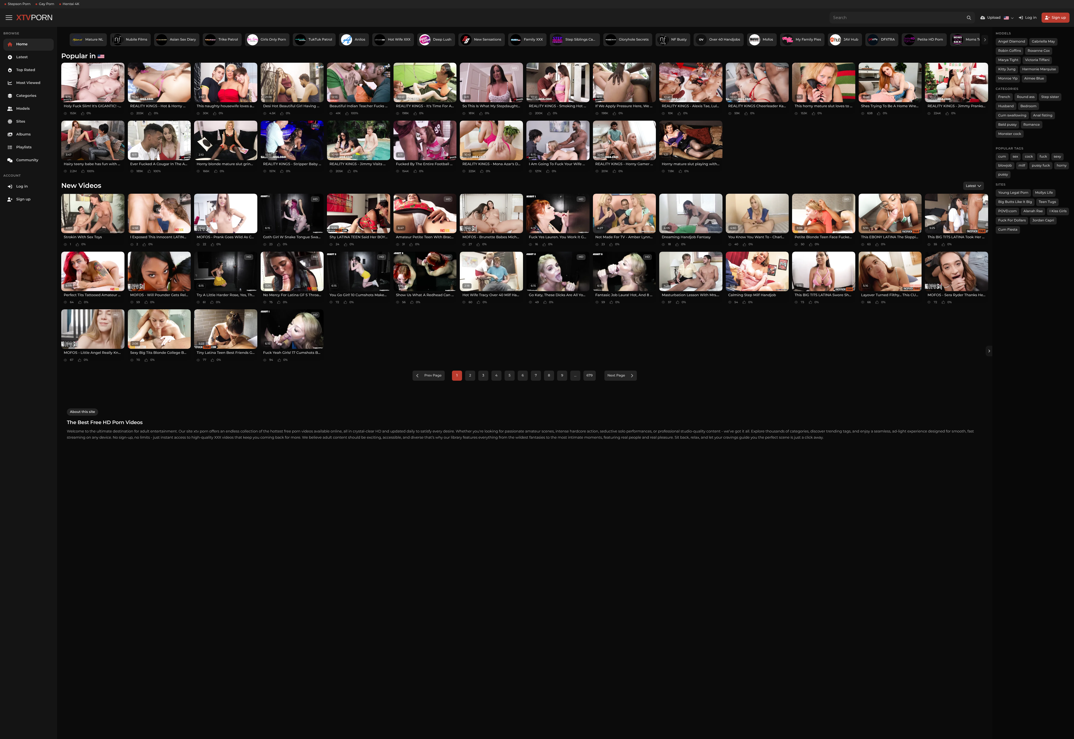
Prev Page (433, 375)
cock (1029, 157)
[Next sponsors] (984, 40)
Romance (1031, 125)
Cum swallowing (1012, 115)
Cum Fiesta (1008, 230)
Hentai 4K (71, 4)
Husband (1006, 106)
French (1004, 97)
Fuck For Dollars (1012, 220)
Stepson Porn (19, 4)
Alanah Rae (1033, 211)
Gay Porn (46, 4)
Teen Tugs (1047, 202)
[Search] (969, 18)
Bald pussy (1007, 125)
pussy (1003, 174)
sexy (1057, 157)
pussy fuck (1041, 165)
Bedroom (1029, 106)
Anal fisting (1042, 115)
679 (590, 375)
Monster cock (1009, 134)
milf (1022, 165)
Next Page (616, 375)
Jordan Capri (1043, 220)
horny (1061, 165)
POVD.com (1007, 211)
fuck (1043, 157)
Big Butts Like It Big (1015, 202)
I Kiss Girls (1057, 211)
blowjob (1005, 165)
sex (1015, 157)
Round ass (1026, 97)
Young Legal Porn (1013, 193)
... (575, 375)
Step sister (1050, 97)
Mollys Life (1044, 193)
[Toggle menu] (8, 17)
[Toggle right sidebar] (989, 351)
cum (1002, 157)
